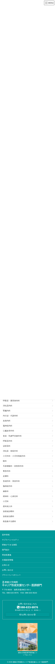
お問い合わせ (7, 570)
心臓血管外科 (8, 431)
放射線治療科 (8, 516)
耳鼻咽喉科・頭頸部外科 (13, 466)
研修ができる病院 (9, 545)
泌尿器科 (6, 446)
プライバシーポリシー (11, 575)
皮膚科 (6, 476)
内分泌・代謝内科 (10, 416)
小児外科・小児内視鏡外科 (14, 456)
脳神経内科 (7, 426)
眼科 (5, 461)
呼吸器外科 (7, 441)
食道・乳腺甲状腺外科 (12, 436)
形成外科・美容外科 (11, 481)
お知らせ (5, 565)
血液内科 (6, 421)
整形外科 (6, 471)
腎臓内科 (6, 411)
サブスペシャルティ (10, 540)
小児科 (6, 501)
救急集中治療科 (9, 521)
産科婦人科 (7, 506)
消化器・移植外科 (10, 451)
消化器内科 (7, 406)
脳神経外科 (7, 486)
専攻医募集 (6, 555)
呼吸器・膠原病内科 (11, 401)
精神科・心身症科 (10, 496)
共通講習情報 (7, 560)
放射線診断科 (8, 511)
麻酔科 (6, 491)
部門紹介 (5, 550)
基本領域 (5, 535)
